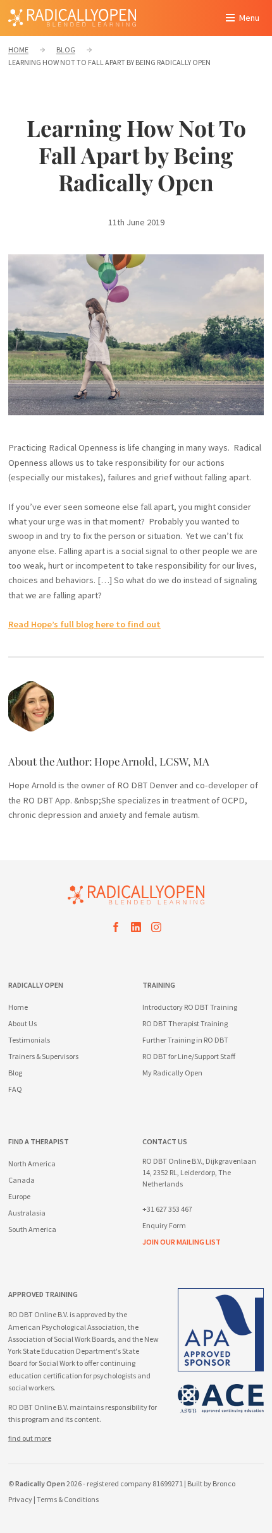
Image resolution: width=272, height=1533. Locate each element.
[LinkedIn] (136, 929)
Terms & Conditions (68, 1499)
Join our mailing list (181, 1241)
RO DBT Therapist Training (185, 1023)
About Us (22, 1023)
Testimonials (29, 1040)
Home (18, 1007)
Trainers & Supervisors (43, 1056)
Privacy (20, 1499)
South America (32, 1229)
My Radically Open (172, 1072)
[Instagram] (156, 929)
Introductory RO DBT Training (189, 1007)
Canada (21, 1180)
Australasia (27, 1212)
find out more (29, 1438)
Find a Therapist (38, 1141)
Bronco (224, 1483)
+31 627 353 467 (167, 1209)
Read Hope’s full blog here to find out (84, 624)
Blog (15, 1072)
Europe (19, 1196)
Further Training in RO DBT (185, 1040)
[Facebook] (116, 929)
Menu (249, 17)
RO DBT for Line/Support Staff (188, 1056)
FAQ (15, 1089)
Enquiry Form (164, 1225)
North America (32, 1163)
